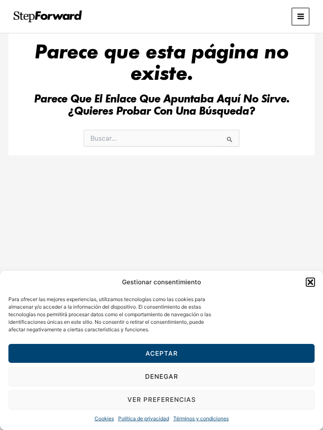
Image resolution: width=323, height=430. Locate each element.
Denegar (161, 376)
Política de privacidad (143, 418)
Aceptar (162, 353)
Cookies (104, 418)
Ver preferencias (161, 400)
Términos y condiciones (201, 418)
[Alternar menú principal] (300, 17)
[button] (310, 282)
